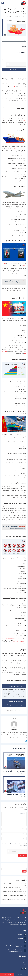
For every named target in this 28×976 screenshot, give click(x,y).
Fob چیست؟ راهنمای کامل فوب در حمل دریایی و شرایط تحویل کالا (14, 892)
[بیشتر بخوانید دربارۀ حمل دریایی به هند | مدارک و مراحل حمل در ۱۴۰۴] (14, 784)
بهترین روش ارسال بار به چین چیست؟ (15, 686)
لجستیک (22, 16)
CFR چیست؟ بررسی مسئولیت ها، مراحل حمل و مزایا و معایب (15, 884)
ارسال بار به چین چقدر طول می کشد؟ (15, 705)
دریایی (25, 16)
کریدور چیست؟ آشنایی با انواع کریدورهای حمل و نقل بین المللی (14, 900)
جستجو (25, 866)
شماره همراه (23, 46)
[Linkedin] (26, 741)
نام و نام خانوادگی (22, 40)
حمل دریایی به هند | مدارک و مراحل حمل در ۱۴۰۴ (15, 795)
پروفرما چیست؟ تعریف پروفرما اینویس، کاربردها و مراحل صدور (14, 896)
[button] (2, 3)
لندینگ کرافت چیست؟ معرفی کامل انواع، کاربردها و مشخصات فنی (15, 888)
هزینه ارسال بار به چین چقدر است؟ (15, 701)
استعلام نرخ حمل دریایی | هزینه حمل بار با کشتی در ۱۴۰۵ (14, 772)
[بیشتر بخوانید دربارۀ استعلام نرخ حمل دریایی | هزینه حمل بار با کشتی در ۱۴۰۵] (14, 760)
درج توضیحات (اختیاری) (21, 52)
